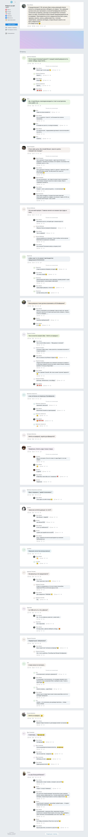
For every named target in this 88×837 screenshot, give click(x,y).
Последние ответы (12, 29)
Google (9, 11)
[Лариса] (24, 773)
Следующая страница (51, 834)
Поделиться (45, 26)
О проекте (11, 832)
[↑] (40, 26)
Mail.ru (9, 9)
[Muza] (24, 100)
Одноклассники (11, 20)
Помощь (14, 833)
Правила (9, 833)
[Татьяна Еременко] (24, 714)
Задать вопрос (11, 24)
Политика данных (11, 834)
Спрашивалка (10, 33)
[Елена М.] (24, 302)
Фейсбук (9, 15)
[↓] (42, 26)
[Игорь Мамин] (24, 6)
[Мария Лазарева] (24, 148)
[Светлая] (24, 509)
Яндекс (9, 13)
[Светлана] (24, 448)
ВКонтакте (10, 17)
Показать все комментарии (52, 66)
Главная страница (12, 27)
